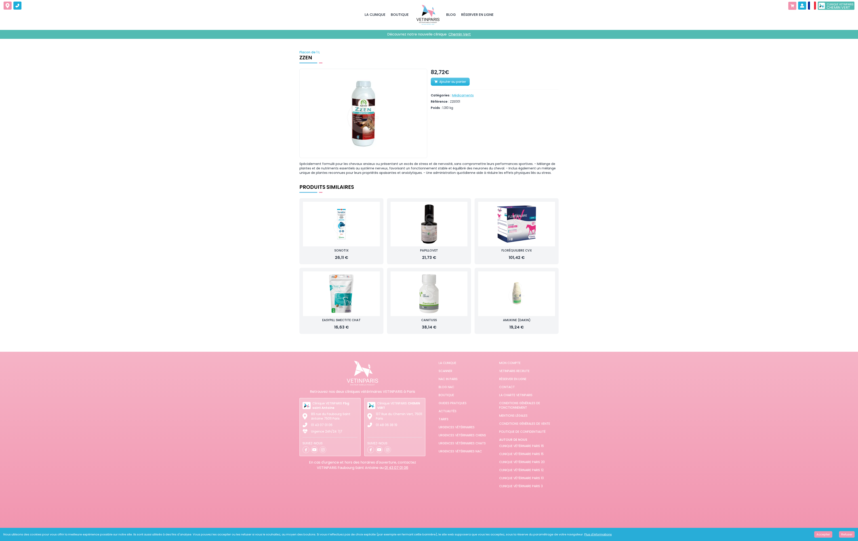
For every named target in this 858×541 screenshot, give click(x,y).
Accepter (823, 534)
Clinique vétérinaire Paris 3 (521, 486)
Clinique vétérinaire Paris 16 (521, 446)
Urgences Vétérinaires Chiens (462, 435)
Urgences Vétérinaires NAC (460, 451)
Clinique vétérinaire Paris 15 (521, 454)
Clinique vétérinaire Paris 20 (522, 462)
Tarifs (443, 419)
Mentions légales (513, 415)
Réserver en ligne (512, 379)
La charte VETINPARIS (515, 395)
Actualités (447, 411)
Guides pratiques (453, 403)
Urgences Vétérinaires (457, 427)
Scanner (445, 371)
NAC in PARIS (448, 379)
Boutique (446, 395)
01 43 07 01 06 (321, 425)
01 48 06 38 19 (386, 425)
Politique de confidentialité (522, 431)
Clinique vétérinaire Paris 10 (521, 478)
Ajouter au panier (452, 81)
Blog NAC (446, 387)
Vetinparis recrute (514, 371)
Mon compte (510, 363)
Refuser (846, 534)
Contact (507, 387)
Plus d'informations (598, 534)
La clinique (447, 363)
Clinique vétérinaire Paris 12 (521, 470)
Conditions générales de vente (524, 423)
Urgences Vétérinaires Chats (462, 443)
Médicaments (463, 95)
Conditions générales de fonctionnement (519, 405)
